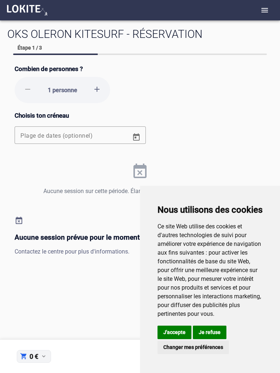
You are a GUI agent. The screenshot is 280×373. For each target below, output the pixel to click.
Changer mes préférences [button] (193, 347)
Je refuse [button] (210, 332)
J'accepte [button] (174, 332)
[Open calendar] (136, 137)
